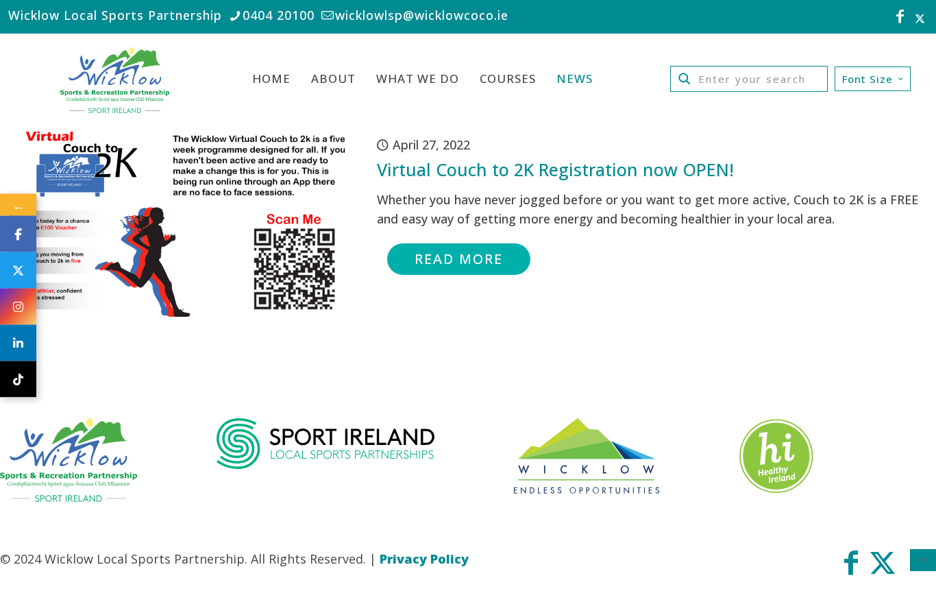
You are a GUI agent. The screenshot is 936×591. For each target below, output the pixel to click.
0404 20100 (279, 15)
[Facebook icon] (900, 18)
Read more (459, 259)
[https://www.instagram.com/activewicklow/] (18, 307)
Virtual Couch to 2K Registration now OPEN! (555, 169)
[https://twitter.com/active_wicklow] (18, 270)
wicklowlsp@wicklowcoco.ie (421, 15)
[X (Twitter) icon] (920, 18)
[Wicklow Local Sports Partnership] (114, 79)
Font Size (867, 79)
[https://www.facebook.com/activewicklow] (18, 234)
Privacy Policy (424, 559)
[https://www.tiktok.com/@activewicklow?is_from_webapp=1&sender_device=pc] (18, 379)
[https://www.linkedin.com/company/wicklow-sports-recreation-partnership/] (18, 343)
